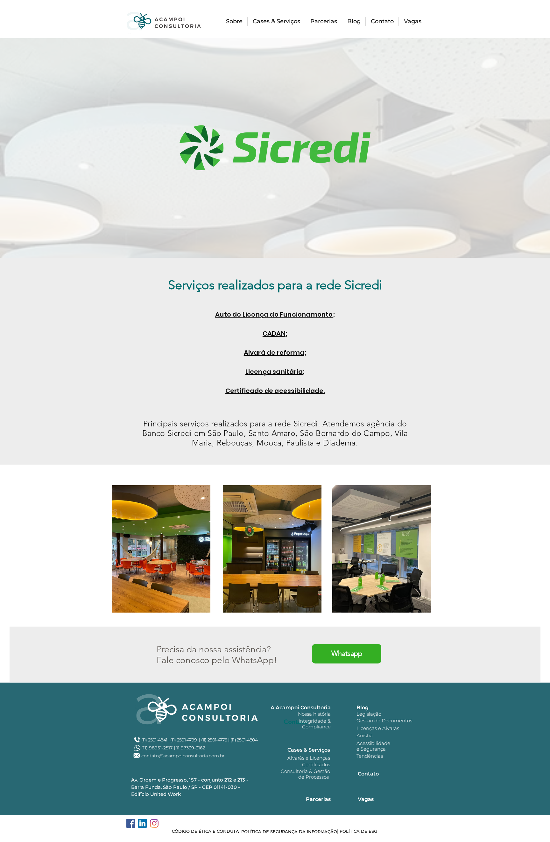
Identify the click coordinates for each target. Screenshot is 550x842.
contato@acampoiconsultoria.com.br (183, 756)
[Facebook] (130, 823)
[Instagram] (154, 823)
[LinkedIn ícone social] (142, 823)
